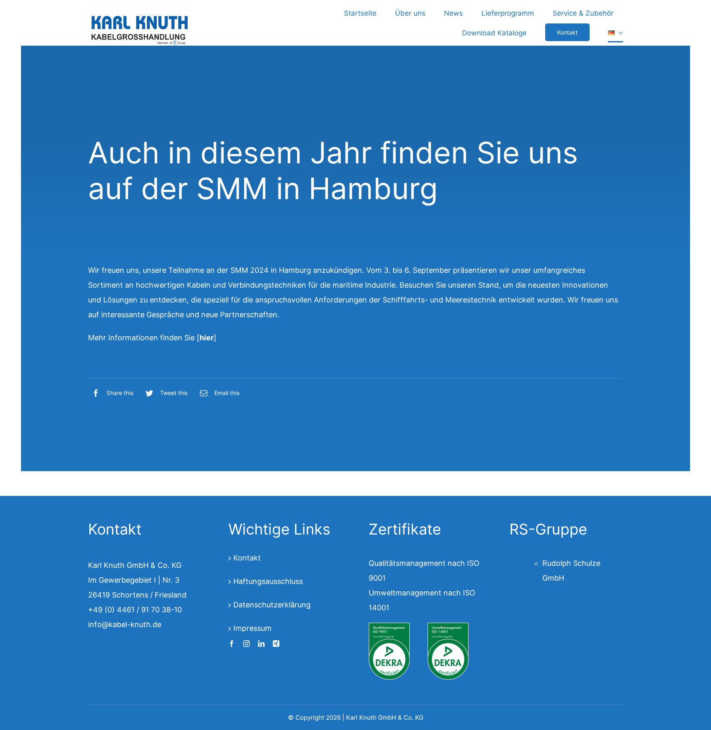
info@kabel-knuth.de (124, 624)
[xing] (276, 643)
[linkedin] (261, 643)
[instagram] (246, 643)
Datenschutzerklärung (272, 604)
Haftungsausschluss (268, 581)
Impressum (252, 628)
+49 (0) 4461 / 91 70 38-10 (135, 609)
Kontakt (247, 557)
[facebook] (231, 643)
